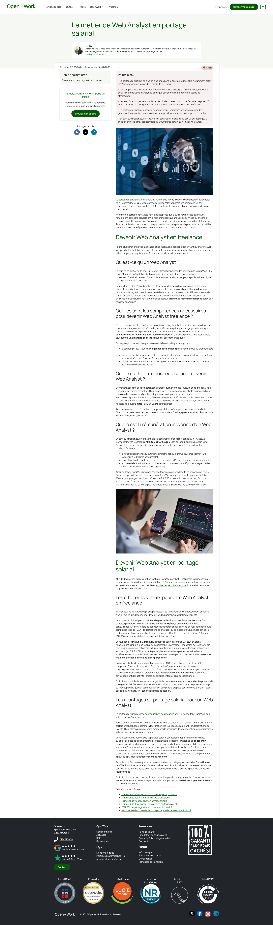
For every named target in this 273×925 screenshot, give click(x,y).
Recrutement (103, 841)
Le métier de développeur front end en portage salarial (149, 794)
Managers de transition (151, 861)
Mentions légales (105, 852)
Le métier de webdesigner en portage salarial (144, 800)
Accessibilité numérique (109, 859)
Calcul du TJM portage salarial (154, 838)
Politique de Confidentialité (110, 855)
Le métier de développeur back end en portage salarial (149, 804)
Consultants (145, 858)
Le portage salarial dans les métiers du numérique (141, 199)
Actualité (101, 834)
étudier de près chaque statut (171, 585)
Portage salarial (53, 6)
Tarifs (83, 6)
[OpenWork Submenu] (103, 7)
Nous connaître (104, 831)
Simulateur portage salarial (153, 834)
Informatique (145, 852)
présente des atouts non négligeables (154, 713)
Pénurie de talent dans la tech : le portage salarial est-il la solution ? (156, 810)
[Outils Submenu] (75, 7)
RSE (98, 838)
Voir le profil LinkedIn (94, 54)
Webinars (113, 6)
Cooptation (144, 841)
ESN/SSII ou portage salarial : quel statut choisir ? (146, 807)
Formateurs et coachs (150, 855)
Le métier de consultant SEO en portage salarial (145, 797)
